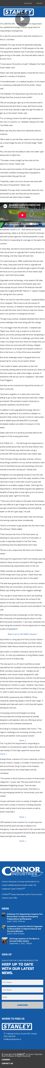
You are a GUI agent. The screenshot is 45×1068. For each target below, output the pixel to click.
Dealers (39, 3)
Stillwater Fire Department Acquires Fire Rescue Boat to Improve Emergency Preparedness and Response (25, 916)
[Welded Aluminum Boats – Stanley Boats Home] (17, 1031)
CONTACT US (7, 1063)
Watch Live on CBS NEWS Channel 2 (22, 634)
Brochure (28, 3)
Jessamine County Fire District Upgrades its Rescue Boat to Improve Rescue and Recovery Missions (25, 928)
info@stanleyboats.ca (12, 1039)
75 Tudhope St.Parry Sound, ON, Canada (20, 1033)
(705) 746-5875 (9, 1036)
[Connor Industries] (22, 871)
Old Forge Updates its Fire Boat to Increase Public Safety (24, 939)
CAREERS (6, 1060)
